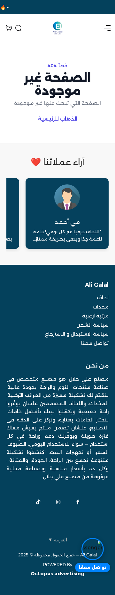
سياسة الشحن (92, 325)
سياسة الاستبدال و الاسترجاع (77, 334)
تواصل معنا (95, 343)
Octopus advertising (57, 573)
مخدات (101, 307)
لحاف (103, 297)
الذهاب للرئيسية (57, 119)
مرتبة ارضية (95, 316)
